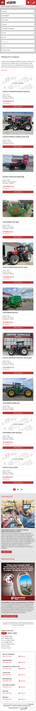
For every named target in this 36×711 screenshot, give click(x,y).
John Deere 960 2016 (10, 312)
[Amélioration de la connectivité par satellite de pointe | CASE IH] (18, 514)
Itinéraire (22, 656)
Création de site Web (12, 707)
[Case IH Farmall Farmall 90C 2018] (18, 123)
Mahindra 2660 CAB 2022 (12, 433)
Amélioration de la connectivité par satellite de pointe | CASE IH (14, 530)
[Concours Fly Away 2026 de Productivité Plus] (18, 582)
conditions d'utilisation (17, 705)
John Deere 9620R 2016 (11, 403)
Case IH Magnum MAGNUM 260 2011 (16, 91)
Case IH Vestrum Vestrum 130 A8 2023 (17, 358)
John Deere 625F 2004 (11, 222)
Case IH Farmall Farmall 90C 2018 (16, 137)
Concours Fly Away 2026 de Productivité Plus (17, 602)
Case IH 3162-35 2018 (10, 467)
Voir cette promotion (9, 616)
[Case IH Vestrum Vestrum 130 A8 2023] (18, 344)
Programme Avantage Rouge (11, 6)
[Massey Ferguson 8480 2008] (18, 163)
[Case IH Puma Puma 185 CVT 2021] (18, 253)
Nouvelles (7, 496)
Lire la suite (4, 70)
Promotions (8, 559)
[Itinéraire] (28, 2)
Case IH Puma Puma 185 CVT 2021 (15, 267)
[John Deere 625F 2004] (18, 208)
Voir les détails (18, 106)
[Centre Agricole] (15, 2)
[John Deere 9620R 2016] (18, 389)
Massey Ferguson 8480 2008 (13, 177)
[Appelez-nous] (33, 2)
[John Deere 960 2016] (18, 299)
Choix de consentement (28, 705)
